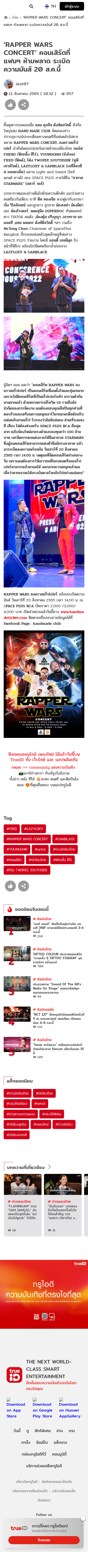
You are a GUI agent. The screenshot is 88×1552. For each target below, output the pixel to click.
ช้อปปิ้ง (42, 1442)
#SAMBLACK (65, 839)
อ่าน (15, 17)
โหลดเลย (44, 1540)
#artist (40, 849)
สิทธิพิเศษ (43, 1431)
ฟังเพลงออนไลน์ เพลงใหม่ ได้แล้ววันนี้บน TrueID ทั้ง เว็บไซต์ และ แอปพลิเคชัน (44, 757)
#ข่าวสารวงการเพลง (21, 1114)
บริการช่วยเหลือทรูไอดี (44, 1466)
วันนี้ (17, 1431)
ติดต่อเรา (44, 1500)
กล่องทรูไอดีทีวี (34, 1454)
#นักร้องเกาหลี (17, 1134)
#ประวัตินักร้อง (17, 1103)
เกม (72, 1431)
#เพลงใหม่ (40, 1124)
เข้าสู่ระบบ (72, 6)
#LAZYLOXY (33, 828)
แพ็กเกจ (60, 1442)
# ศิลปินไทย (42, 919)
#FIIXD (12, 828)
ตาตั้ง (25, 1442)
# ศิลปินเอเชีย (43, 1009)
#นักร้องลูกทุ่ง (16, 1124)
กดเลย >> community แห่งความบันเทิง (43, 767)
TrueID (13, 6)
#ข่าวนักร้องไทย (64, 849)
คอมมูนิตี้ (59, 1454)
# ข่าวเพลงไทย (19, 1201)
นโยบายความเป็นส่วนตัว (30, 1491)
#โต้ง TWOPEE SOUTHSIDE (27, 870)
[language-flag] (47, 6)
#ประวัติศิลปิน (51, 1114)
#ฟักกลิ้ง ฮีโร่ (62, 859)
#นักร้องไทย (37, 859)
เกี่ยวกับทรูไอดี (26, 1481)
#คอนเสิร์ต (14, 859)
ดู (27, 1431)
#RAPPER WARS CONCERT (27, 839)
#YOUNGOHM (17, 849)
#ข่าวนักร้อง (63, 1124)
